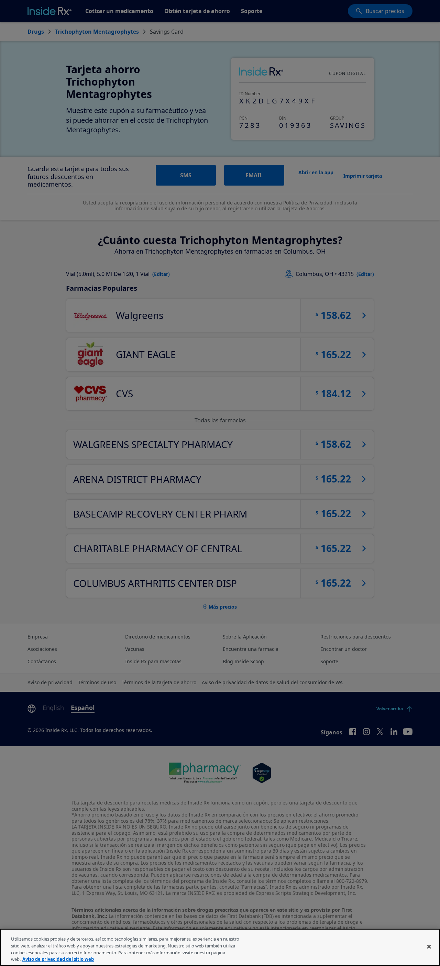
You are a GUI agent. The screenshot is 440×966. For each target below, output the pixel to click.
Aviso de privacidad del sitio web (58, 959)
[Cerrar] (429, 946)
